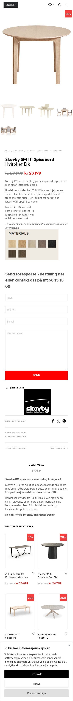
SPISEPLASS (18, 151)
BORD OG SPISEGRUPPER (37, 151)
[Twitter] (59, 421)
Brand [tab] (36, 471)
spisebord (21, 437)
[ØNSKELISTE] (33, 572)
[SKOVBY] (37, 402)
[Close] (69, 645)
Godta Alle (36, 674)
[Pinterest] (65, 421)
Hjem (7, 151)
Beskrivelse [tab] (36, 465)
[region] (36, 671)
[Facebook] (54, 421)
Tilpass (36, 683)
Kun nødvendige (36, 693)
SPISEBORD (56, 151)
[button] (51, 4)
